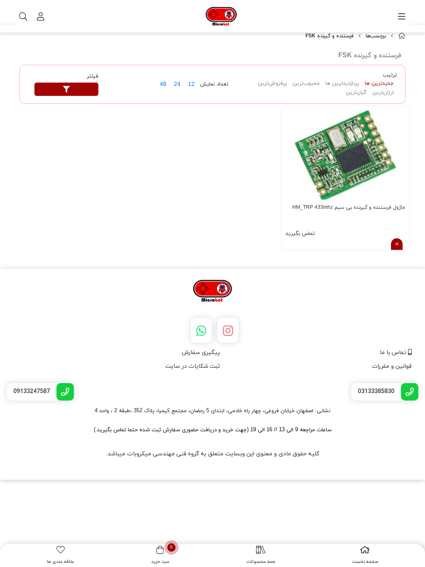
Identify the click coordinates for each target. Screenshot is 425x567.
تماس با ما (394, 353)
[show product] (397, 244)
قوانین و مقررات (392, 366)
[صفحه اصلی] (401, 36)
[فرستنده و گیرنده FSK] (212, 291)
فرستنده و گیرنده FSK (329, 36)
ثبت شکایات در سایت (192, 366)
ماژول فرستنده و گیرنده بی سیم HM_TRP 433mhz (348, 207)
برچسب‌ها (376, 36)
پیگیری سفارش (201, 353)
